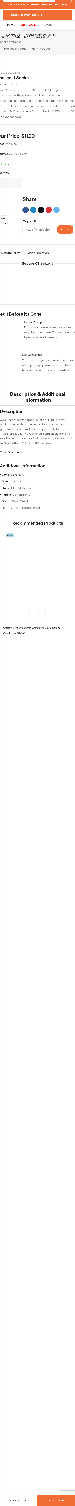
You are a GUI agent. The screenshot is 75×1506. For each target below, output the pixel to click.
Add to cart (19, 1500)
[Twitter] (41, 210)
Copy (65, 229)
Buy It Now (56, 1500)
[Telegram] (56, 210)
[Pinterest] (49, 210)
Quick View (33, 613)
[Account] (62, 9)
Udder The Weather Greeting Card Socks (31, 627)
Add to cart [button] (42, 613)
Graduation (15, 452)
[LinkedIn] (33, 210)
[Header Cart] (70, 9)
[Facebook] (25, 210)
